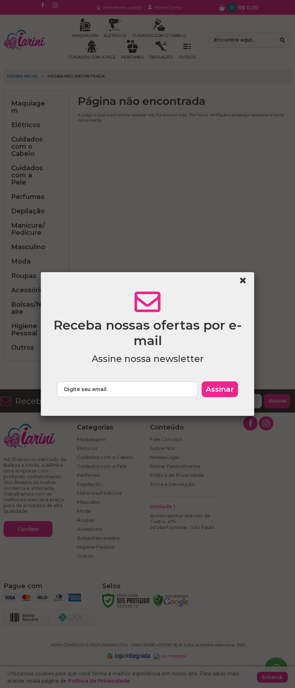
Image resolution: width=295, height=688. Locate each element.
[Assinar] (220, 389)
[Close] (246, 282)
